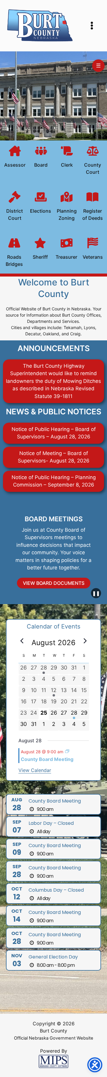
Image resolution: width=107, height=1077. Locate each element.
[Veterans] (92, 249)
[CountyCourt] (92, 160)
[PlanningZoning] (66, 207)
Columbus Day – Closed (56, 890)
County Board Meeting (47, 759)
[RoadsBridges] (14, 253)
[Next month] (85, 641)
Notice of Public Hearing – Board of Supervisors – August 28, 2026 (54, 433)
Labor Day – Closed (51, 823)
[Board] (41, 157)
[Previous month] (22, 641)
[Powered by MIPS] (53, 1061)
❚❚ (96, 593)
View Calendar (34, 770)
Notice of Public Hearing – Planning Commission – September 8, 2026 (54, 481)
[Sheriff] (40, 249)
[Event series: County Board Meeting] (67, 751)
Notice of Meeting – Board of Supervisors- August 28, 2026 (53, 457)
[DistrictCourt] (14, 207)
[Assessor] (15, 157)
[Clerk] (66, 157)
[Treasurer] (66, 249)
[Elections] (40, 203)
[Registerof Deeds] (92, 207)
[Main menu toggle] (92, 26)
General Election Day (53, 956)
